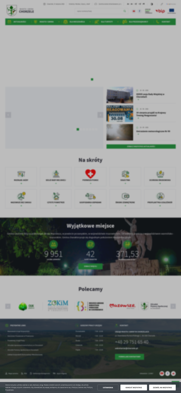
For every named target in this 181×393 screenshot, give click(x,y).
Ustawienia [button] (108, 387)
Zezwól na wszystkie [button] (162, 387)
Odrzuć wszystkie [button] (133, 387)
